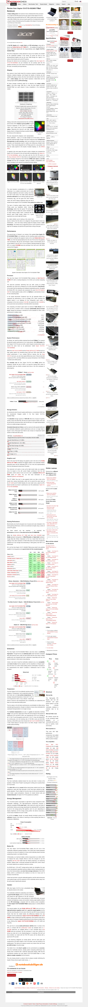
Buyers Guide (43, 4)
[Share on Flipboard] (34, 983)
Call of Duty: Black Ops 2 (13, 570)
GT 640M (11, 483)
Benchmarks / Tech (33, 4)
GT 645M (18, 474)
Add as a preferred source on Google (27, 979)
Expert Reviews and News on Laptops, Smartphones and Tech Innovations (29, 987)
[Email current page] (41, 983)
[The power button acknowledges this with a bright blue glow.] (52, 341)
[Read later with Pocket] (31, 983)
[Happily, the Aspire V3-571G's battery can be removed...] (52, 234)
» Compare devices (52, 167)
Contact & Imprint (27, 1004)
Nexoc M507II (23, 618)
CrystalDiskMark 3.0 (18, 436)
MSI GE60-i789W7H (21, 381)
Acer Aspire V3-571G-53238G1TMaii (17, 374)
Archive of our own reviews (54, 987)
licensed (51, 35)
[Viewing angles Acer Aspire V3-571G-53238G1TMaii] (39, 208)
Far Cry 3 (9, 576)
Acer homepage (49, 160)
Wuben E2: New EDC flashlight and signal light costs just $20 (76, 44)
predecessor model (26, 927)
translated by (29, 25)
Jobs (69, 4)
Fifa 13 (8, 566)
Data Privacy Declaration (42, 1004)
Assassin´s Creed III (11, 574)
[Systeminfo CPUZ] (11, 253)
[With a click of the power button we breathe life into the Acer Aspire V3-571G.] (52, 175)
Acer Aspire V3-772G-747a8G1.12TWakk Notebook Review (52, 581)
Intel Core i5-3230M (17, 350)
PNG (57, 35)
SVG (52, 36)
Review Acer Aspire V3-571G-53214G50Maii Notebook (52, 609)
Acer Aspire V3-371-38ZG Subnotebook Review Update (52, 568)
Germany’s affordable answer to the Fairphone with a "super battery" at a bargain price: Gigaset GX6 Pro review (76, 15)
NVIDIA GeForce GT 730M (51, 51)
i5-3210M (26, 302)
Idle (9, 730)
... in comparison (41, 335)
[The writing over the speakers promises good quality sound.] (52, 263)
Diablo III (9, 564)
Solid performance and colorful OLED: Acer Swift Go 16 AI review (52, 516)
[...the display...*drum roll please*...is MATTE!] (52, 402)
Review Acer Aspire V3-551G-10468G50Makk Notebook (51, 614)
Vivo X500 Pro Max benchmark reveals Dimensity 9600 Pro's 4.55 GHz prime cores (64, 55)
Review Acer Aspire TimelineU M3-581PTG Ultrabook (51, 484)
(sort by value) (31, 372)
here (21, 42)
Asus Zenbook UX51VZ (15, 157)
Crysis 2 (9, 556)
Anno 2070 (9, 560)
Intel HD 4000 (16, 860)
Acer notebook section (50, 161)
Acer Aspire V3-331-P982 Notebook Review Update (52, 591)
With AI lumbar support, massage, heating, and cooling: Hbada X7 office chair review (64, 15)
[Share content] (10, 983)
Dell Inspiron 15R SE (21, 392)
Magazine (51, 4)
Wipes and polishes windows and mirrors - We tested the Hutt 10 (64, 28)
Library (58, 4)
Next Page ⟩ (70, 32)
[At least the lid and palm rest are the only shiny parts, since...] (52, 387)
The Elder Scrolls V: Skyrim (13, 558)
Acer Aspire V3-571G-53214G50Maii (18, 595)
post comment (12, 975)
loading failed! (9, 992)
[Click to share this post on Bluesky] (20, 983)
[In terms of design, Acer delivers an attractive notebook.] (52, 355)
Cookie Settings (53, 1004)
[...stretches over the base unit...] (52, 430)
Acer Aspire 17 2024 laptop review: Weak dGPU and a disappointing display (52, 524)
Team (34, 1004)
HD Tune (10, 436)
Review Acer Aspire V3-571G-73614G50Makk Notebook (51, 619)
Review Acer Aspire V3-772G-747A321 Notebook (51, 599)
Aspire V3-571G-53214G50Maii (26, 921)
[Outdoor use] (39, 192)
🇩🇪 (19, 27)
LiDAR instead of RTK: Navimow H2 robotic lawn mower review (76, 28)
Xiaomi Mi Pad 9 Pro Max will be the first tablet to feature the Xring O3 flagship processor (76, 55)
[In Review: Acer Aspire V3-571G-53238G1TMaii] (52, 12)
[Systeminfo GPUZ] (21, 265)
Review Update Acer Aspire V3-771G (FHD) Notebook (52, 604)
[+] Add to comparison (52, 164)
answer (20, 972)
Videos (24, 4)
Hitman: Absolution (11, 572)
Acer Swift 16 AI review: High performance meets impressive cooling (52, 507)
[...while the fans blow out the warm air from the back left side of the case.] (52, 190)
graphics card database (17, 476)
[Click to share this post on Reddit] (27, 983)
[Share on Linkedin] (38, 983)
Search (63, 4)
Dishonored (9, 568)
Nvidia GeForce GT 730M (32, 350)
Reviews (13, 4)
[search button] (75, 1)
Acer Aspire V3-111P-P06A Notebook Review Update (52, 586)
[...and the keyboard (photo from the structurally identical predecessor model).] (52, 443)
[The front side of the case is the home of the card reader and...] (52, 205)
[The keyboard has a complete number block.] (52, 317)
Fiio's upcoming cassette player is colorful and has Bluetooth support (64, 43)
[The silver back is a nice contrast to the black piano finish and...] (52, 415)
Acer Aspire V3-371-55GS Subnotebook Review (52, 576)
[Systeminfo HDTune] (30, 262)
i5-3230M (18, 245)
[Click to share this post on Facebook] (13, 983)
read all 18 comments (12, 972)
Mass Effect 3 (10, 562)
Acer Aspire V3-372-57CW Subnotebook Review (52, 552)
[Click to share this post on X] (23, 983)
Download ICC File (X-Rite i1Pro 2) (26, 118)
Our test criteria (50, 647)
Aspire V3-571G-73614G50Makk (31, 915)
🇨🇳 (20, 27)
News (19, 4)
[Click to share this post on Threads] (16, 983)
